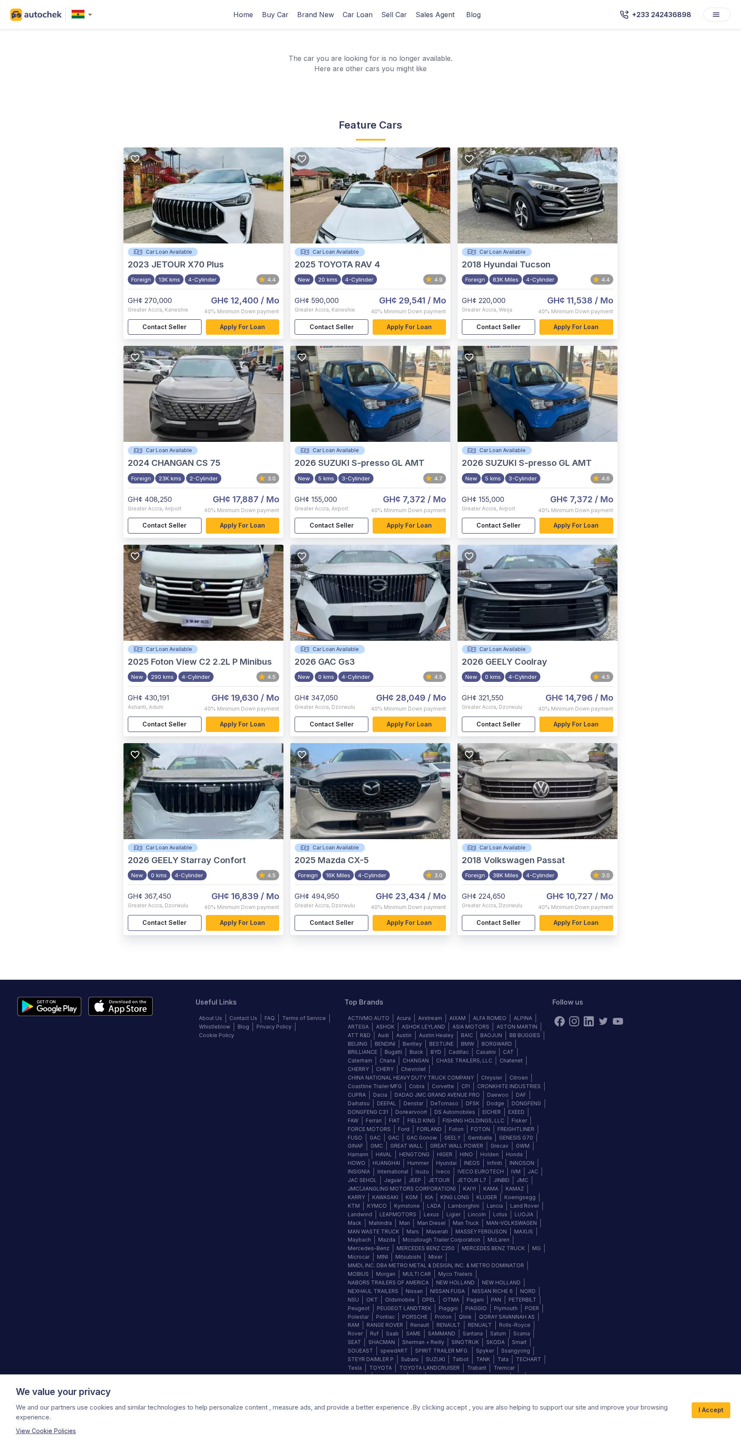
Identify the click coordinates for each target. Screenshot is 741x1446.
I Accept (711, 1409)
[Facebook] (559, 1021)
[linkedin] (588, 1021)
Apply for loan (242, 326)
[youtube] (618, 1021)
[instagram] (574, 1021)
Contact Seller (164, 326)
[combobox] (83, 14)
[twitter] (603, 1021)
